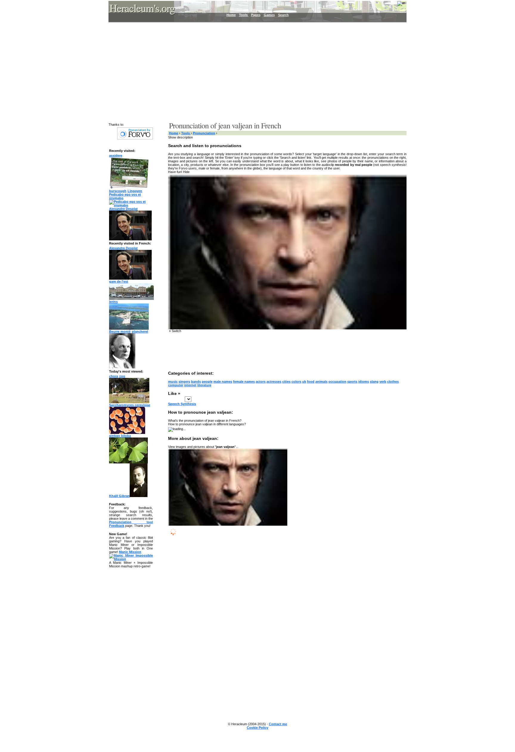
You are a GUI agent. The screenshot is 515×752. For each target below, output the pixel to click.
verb (382, 381)
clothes (393, 381)
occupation (337, 381)
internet (190, 385)
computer (175, 385)
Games (269, 15)
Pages (255, 15)
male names (222, 381)
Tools (244, 15)
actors (261, 381)
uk (304, 381)
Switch (176, 331)
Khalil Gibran (119, 496)
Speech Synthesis (182, 404)
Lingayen (135, 191)
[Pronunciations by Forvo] (135, 138)
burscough (117, 191)
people (207, 381)
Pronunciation (204, 133)
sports (352, 381)
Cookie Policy (257, 727)
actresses (273, 381)
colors (296, 381)
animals (321, 381)
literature (204, 385)
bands (196, 381)
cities (286, 381)
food (310, 381)
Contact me (278, 724)
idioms (363, 381)
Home (231, 15)
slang (374, 381)
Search (283, 15)
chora (113, 376)
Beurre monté (120, 331)
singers (184, 381)
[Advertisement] (253, 71)
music (173, 381)
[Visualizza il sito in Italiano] (397, 5)
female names (244, 381)
